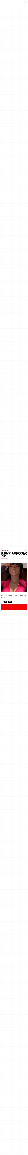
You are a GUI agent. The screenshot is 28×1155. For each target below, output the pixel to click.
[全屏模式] (25, 2)
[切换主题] (22, 2)
